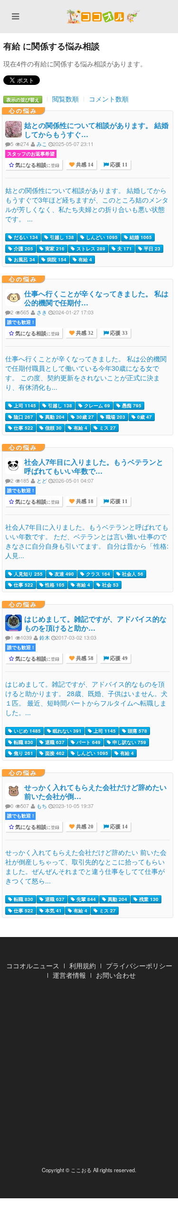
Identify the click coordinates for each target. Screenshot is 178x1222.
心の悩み (23, 110)
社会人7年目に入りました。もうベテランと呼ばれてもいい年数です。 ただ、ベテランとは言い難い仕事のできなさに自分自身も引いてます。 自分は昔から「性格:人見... (87, 541)
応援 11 (118, 164)
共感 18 (84, 501)
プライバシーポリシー (139, 965)
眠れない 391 (66, 730)
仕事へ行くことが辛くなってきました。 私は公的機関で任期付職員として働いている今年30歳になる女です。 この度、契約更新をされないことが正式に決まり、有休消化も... (86, 373)
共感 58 (84, 658)
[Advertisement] (89, 1076)
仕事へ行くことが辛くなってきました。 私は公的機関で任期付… (96, 298)
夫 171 (124, 248)
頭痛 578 (136, 730)
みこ (42, 143)
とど (42, 480)
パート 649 (88, 742)
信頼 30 (53, 427)
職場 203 (114, 416)
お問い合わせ (116, 975)
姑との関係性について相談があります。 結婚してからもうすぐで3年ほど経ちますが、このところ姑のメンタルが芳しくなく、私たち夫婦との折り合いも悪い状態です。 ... (87, 204)
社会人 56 (132, 573)
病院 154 (56, 259)
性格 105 (54, 584)
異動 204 (54, 416)
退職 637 (54, 742)
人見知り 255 (27, 573)
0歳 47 (144, 416)
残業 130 (148, 899)
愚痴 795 (131, 405)
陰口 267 (22, 416)
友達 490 (63, 573)
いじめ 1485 (26, 730)
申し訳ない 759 (128, 742)
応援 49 (118, 658)
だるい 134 (25, 237)
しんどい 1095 (101, 237)
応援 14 (118, 826)
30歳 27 (84, 416)
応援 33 (118, 333)
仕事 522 (22, 427)
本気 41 (53, 910)
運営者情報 (69, 975)
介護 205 (22, 248)
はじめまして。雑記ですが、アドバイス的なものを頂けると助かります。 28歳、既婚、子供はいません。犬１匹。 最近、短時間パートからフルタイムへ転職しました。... (86, 698)
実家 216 (54, 248)
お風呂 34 (23, 259)
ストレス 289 (90, 248)
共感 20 (84, 826)
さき (42, 312)
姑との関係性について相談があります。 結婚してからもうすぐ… (96, 129)
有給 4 (84, 259)
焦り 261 (22, 753)
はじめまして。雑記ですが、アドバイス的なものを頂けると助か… (95, 623)
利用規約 (82, 965)
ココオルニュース (32, 965)
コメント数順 (109, 98)
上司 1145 (24, 405)
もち (42, 805)
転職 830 (22, 742)
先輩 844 (85, 899)
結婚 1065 (140, 237)
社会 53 (110, 584)
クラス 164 (97, 573)
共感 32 (84, 333)
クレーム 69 (96, 405)
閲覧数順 (65, 98)
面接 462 (54, 753)
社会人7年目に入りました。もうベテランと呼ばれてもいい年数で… (93, 466)
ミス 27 (107, 427)
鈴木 (44, 637)
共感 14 (84, 164)
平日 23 (151, 248)
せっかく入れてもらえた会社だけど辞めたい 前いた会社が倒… (95, 791)
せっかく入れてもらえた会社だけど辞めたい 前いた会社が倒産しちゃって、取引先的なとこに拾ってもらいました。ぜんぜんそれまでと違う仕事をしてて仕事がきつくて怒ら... (86, 866)
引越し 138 (61, 237)
